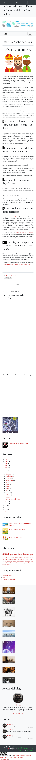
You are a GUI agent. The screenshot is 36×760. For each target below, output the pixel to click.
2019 (6, 501)
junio (7, 486)
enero (8, 497)
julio (7, 484)
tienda (25, 554)
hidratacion (12, 556)
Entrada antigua (28, 375)
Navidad (5, 557)
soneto (24, 556)
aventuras (22, 559)
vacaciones (30, 556)
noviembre (9, 476)
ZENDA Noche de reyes (13, 499)
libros (32, 561)
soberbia (16, 216)
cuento (21, 557)
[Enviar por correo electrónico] (4, 278)
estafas (19, 561)
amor (14, 559)
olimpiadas (24, 563)
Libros (9, 10)
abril (7, 491)
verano (17, 557)
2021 (6, 470)
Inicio (20, 375)
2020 (6, 472)
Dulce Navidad (7, 264)
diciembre (9, 474)
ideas (22, 561)
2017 (6, 505)
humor (6, 553)
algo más (13, 554)
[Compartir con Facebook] (9, 278)
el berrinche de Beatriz (25, 264)
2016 (6, 507)
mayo (8, 488)
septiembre (9, 480)
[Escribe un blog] (6, 278)
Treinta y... (6, 577)
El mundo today (7, 576)
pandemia (11, 557)
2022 (6, 468)
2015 (6, 509)
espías (14, 561)
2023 (6, 465)
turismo (4, 564)
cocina (19, 556)
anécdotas (30, 554)
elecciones (9, 561)
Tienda (9, 14)
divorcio (4, 561)
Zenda (28, 10)
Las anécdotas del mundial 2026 (18, 443)
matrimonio (11, 563)
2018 (6, 503)
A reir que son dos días (9, 579)
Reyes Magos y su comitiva (25, 232)
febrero (8, 495)
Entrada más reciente (9, 375)
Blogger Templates (23, 749)
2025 (6, 461)
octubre (8, 478)
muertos (20, 563)
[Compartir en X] (8, 278)
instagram (27, 561)
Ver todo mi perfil (18, 713)
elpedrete (19, 705)
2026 (6, 459)
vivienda (9, 564)
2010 (6, 511)
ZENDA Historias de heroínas (17, 529)
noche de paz (14, 264)
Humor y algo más (11, 2)
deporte (31, 559)
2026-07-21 (30, 727)
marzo (8, 493)
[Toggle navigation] (29, 2)
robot (32, 563)
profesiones (27, 557)
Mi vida (18, 10)
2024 (6, 463)
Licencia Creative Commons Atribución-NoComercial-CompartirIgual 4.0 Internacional (15, 757)
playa (29, 563)
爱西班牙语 (30, 750)
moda (15, 563)
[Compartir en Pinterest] (11, 278)
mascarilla (5, 563)
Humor (29, 6)
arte (18, 559)
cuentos (27, 559)
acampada (10, 559)
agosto (8, 482)
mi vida (5, 556)
